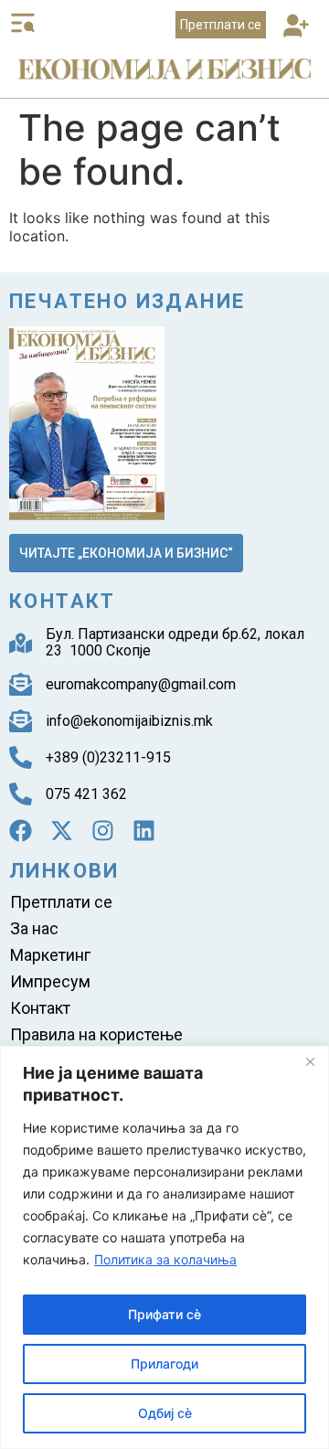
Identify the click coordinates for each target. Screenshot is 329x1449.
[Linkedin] (144, 830)
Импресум (50, 981)
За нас (34, 928)
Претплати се (61, 901)
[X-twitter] (61, 830)
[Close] (310, 1061)
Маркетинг (50, 954)
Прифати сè (164, 1314)
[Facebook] (20, 830)
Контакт (40, 1007)
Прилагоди (164, 1363)
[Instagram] (102, 830)
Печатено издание (127, 301)
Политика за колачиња (165, 1259)
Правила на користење (96, 1034)
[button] (295, 27)
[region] (164, 1247)
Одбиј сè (165, 1413)
